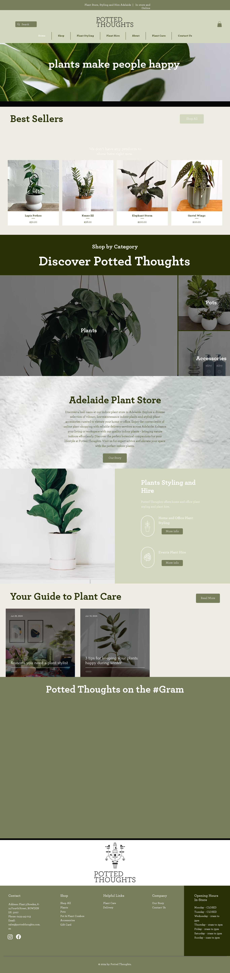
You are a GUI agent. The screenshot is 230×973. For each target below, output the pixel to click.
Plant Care (109, 903)
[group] (115, 193)
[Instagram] (10, 936)
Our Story (158, 903)
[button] (219, 24)
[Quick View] (33, 185)
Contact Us (159, 907)
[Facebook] (18, 936)
